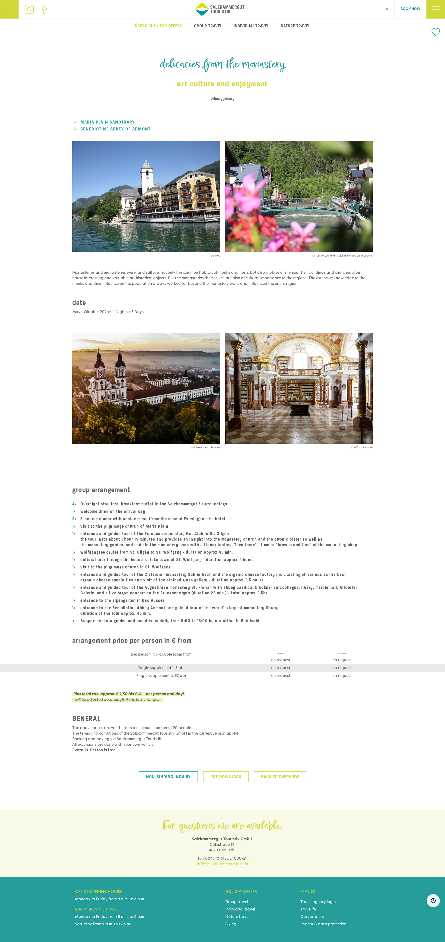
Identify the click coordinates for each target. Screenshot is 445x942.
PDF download (226, 777)
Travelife (308, 909)
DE (387, 9)
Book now (410, 9)
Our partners (312, 917)
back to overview (280, 777)
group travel (208, 26)
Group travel (236, 902)
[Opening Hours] (433, 900)
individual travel (251, 26)
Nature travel (237, 917)
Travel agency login (318, 902)
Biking (230, 924)
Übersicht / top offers (158, 26)
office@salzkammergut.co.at (222, 864)
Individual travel (240, 909)
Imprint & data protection (323, 924)
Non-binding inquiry (168, 777)
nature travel (295, 26)
